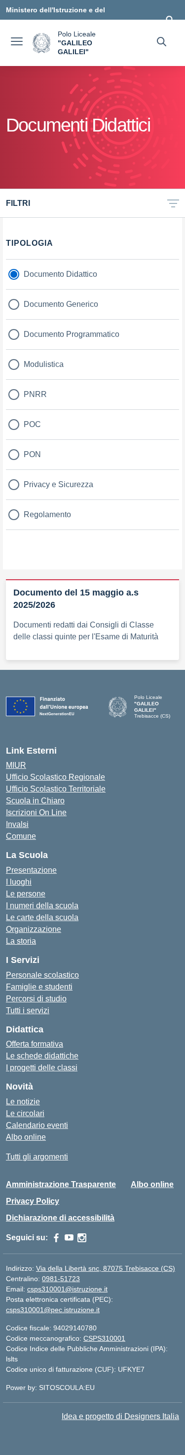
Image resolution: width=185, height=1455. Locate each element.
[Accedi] (169, 19)
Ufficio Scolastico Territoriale (56, 789)
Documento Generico (61, 304)
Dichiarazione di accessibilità (60, 1218)
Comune (21, 836)
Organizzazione (33, 929)
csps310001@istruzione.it (67, 1289)
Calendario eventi (37, 1125)
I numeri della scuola (42, 905)
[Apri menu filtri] (173, 203)
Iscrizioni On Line (36, 812)
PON (32, 454)
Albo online (26, 1137)
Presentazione (31, 870)
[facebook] (56, 1237)
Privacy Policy (32, 1201)
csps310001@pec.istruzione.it (53, 1310)
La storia (21, 941)
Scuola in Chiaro (35, 800)
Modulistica (44, 364)
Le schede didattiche (42, 1056)
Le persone (25, 894)
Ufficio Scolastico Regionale (55, 777)
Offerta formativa (34, 1044)
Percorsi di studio (36, 998)
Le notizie (23, 1101)
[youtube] (69, 1237)
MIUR (16, 765)
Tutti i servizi (27, 1010)
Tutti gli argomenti (37, 1157)
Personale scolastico (42, 975)
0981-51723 (61, 1279)
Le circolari (25, 1113)
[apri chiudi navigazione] (17, 43)
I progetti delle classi (41, 1067)
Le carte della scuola (42, 917)
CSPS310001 (104, 1338)
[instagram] (81, 1237)
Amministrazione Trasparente (61, 1184)
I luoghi (19, 882)
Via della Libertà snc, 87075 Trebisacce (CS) (105, 1268)
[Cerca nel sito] (161, 42)
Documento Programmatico (71, 334)
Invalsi (17, 824)
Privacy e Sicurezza (58, 484)
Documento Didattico (60, 274)
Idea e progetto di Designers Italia (120, 1416)
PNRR (35, 394)
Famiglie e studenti (39, 987)
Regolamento (47, 514)
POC (32, 424)
